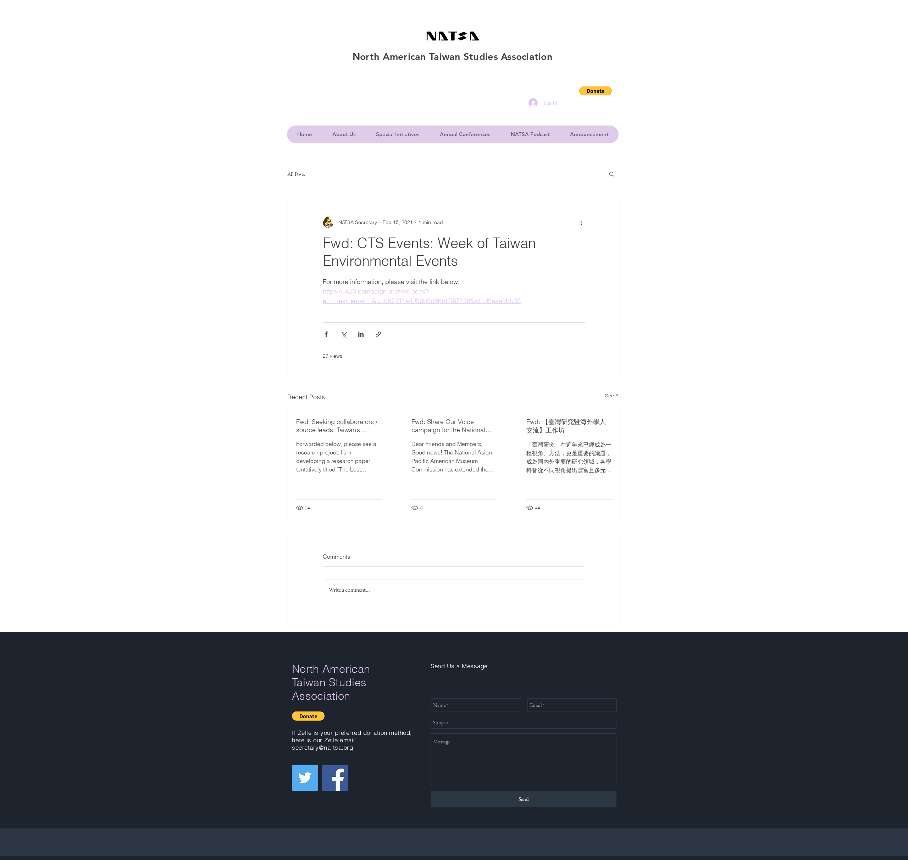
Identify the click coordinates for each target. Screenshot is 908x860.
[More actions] (581, 222)
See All (613, 395)
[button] (595, 90)
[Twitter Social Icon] (305, 778)
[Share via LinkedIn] (361, 334)
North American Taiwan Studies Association (331, 682)
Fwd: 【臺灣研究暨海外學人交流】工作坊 (566, 426)
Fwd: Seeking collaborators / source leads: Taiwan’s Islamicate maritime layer (336, 426)
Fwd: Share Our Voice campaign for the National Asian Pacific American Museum (448, 426)
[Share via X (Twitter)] (343, 334)
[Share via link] (378, 334)
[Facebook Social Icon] (335, 778)
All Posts (296, 174)
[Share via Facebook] (326, 334)
